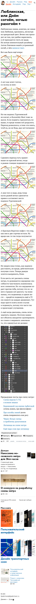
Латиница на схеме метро (14, 425)
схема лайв (31, 441)
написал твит (18, 48)
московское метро (21, 441)
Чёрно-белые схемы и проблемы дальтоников (14, 420)
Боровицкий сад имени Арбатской (18, 406)
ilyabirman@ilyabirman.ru (10, 596)
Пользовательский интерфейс (12, 531)
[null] (5, 436)
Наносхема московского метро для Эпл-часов (10, 456)
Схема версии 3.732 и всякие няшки (12, 401)
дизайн (12, 441)
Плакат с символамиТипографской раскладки (17, 580)
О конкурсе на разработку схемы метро (16, 489)
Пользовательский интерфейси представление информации (16, 572)
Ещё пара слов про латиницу (16, 429)
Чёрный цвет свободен (25, 500)
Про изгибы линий (11, 412)
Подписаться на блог (9, 433)
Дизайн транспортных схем (15, 560)
